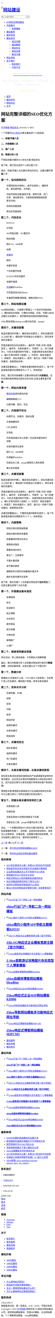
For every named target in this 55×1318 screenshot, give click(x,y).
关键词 (9, 255)
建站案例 (10, 32)
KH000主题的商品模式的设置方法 (22, 1138)
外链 (8, 287)
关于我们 (10, 61)
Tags (8, 1227)
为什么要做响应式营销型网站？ (21, 1291)
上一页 (4, 843)
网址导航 (10, 58)
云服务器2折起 (27, 90)
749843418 (8, 1180)
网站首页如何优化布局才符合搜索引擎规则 (26, 868)
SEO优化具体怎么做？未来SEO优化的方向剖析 (28, 865)
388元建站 (11, 1260)
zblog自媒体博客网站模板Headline (22, 1113)
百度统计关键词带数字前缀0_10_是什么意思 (27, 1157)
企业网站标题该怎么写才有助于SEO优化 (25, 872)
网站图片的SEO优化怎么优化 (20, 875)
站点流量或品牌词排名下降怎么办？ (23, 881)
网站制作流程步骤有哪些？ (19, 1285)
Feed (8, 1224)
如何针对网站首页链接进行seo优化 (22, 885)
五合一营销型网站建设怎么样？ (21, 1288)
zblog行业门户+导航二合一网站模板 (23, 1065)
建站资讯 (10, 38)
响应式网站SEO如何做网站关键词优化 (24, 878)
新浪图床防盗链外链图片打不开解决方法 (25, 1141)
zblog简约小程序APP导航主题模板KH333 (25, 1077)
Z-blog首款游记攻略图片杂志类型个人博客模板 (28, 1101)
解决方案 (16, 54)
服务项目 (10, 35)
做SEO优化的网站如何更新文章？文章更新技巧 (28, 888)
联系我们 (16, 64)
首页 (8, 96)
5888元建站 (11, 1270)
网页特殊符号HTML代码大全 (20, 1144)
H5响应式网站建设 (15, 22)
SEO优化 (16, 133)
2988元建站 (11, 1267)
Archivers (10, 1220)
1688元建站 (11, 1263)
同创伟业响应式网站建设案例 (23, 853)
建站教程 (16, 45)
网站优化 (16, 48)
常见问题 (16, 41)
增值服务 (10, 1248)
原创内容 (10, 394)
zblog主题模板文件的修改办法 (20, 1151)
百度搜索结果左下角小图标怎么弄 (22, 1147)
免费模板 (16, 29)
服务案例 (10, 1242)
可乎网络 (5, 127)
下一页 (20, 843)
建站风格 (10, 1044)
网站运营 (16, 51)
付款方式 (16, 67)
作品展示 (10, 25)
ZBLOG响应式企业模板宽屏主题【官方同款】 (28, 1089)
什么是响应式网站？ (16, 1282)
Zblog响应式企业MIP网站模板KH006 (24, 1126)
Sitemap (9, 1222)
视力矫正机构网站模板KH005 (23, 848)
